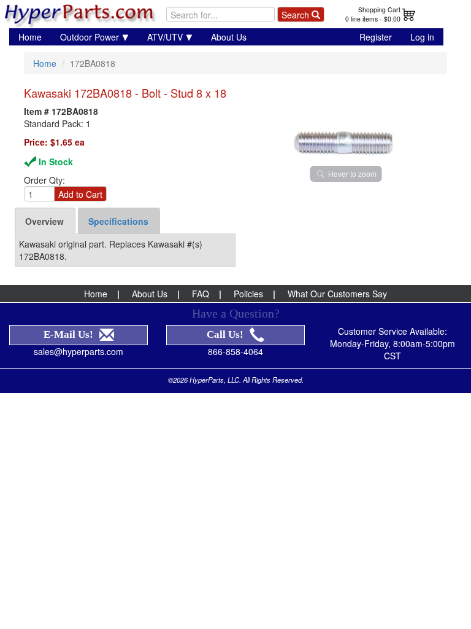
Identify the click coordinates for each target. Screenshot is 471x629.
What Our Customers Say (337, 293)
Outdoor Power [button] (89, 37)
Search (296, 15)
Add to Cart (80, 194)
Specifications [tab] (118, 221)
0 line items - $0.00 (372, 18)
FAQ (200, 293)
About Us (229, 37)
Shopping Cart (379, 9)
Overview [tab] (44, 221)
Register (375, 37)
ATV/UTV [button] (165, 37)
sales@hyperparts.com (78, 351)
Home (30, 37)
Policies (248, 293)
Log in (422, 37)
